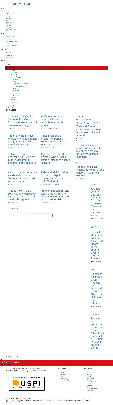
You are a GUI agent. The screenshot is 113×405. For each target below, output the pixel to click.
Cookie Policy (65, 380)
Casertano (9, 31)
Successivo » (16, 208)
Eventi (12, 101)
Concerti (8, 52)
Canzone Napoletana (12, 40)
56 (12, 208)
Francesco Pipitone (97, 218)
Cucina (8, 64)
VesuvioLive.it (10, 107)
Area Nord (9, 20)
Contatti (13, 71)
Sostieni (13, 69)
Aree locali (14, 74)
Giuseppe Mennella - (47, 202)
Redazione (64, 373)
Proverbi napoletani (11, 45)
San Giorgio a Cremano (21, 83)
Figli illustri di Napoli (11, 41)
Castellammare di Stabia (21, 87)
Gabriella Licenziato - (14, 128)
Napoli (8, 11)
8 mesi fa (22, 128)
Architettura (9, 38)
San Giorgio (9, 18)
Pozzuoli (8, 25)
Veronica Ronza (82, 160)
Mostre (8, 54)
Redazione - (11, 147)
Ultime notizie (15, 72)
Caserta (17, 95)
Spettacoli (9, 56)
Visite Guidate (10, 57)
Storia (7, 47)
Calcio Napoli (14, 102)
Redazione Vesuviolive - (47, 184)
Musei (8, 43)
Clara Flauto (81, 138)
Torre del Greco (10, 13)
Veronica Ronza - (46, 147)
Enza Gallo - (11, 202)
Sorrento (8, 27)
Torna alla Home (39, 215)
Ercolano (8, 15)
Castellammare (10, 22)
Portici (8, 17)
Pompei (8, 24)
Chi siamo (64, 371)
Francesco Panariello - (47, 128)
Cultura (13, 97)
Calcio (8, 63)
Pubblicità (64, 378)
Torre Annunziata (11, 29)
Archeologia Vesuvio (11, 36)
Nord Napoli (18, 94)
